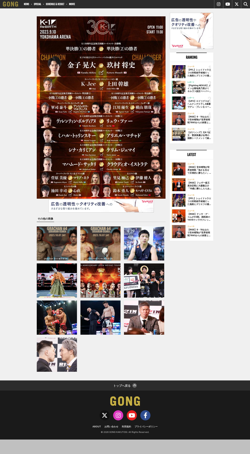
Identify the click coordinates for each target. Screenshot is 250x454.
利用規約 (126, 426)
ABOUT (96, 426)
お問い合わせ (111, 426)
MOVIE (72, 4)
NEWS (26, 4)
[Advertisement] (191, 290)
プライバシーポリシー (146, 426)
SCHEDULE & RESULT (55, 4)
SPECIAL (37, 4)
